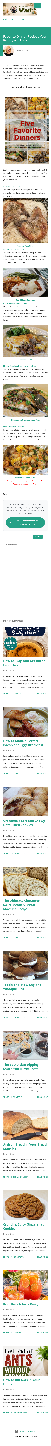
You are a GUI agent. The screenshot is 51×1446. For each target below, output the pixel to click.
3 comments (17, 773)
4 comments (17, 1332)
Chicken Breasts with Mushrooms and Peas (19, 366)
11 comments (18, 1017)
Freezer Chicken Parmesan (13, 249)
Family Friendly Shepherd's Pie (15, 303)
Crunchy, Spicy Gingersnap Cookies (23, 1226)
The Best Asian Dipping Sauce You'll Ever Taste (21, 1066)
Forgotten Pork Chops (11, 186)
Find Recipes (8, 19)
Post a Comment (19, 1177)
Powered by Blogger (27, 1431)
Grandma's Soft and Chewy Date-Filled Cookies (24, 822)
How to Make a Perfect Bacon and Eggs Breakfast (23, 743)
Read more (42, 693)
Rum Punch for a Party (20, 1304)
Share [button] (37, 537)
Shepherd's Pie (25, 359)
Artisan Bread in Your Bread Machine (25, 1146)
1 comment (16, 693)
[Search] (37, 5)
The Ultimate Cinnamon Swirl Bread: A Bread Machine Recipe (21, 904)
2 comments (17, 937)
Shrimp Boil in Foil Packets (13, 427)
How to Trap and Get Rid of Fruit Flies (24, 663)
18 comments (18, 853)
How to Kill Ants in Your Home (21, 1382)
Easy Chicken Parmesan (25, 300)
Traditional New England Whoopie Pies (22, 986)
